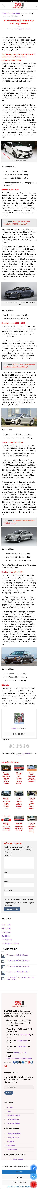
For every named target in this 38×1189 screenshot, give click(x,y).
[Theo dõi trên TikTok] (20, 1062)
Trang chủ (5, 13)
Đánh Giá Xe (15, 13)
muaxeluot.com (20, 1053)
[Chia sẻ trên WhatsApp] (10, 746)
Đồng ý (19, 1172)
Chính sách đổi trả (13, 1138)
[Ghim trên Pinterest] (24, 746)
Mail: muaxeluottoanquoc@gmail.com (19, 1)
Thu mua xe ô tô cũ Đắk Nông (18, 961)
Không (19, 1177)
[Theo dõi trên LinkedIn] (31, 1062)
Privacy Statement (25, 1186)
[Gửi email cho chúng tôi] (26, 1062)
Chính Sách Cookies (13, 1186)
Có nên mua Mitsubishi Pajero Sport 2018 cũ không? (31, 777)
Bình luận (7, 855)
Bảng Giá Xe (6, 925)
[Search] (36, 6)
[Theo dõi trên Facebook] (14, 1062)
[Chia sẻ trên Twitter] (17, 746)
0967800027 (22, 1047)
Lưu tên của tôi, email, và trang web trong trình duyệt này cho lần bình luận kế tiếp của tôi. (19, 902)
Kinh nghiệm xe (12, 1149)
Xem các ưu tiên (19, 1182)
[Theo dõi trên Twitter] (23, 1062)
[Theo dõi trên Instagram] (17, 1062)
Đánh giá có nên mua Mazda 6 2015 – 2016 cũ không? (31, 827)
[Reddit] (19, 734)
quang (28, 29)
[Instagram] (16, 734)
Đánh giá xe (11, 1145)
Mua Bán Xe (5, 936)
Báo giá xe (10, 1142)
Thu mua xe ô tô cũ (15, 1159)
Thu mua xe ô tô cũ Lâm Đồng (18, 966)
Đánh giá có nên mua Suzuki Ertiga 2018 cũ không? (6, 802)
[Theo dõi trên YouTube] (5, 1066)
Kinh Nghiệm (6, 932)
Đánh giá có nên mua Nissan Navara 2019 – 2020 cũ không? (6, 778)
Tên (6, 872)
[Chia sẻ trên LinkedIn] (27, 746)
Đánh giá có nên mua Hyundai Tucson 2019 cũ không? (32, 803)
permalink (21, 755)
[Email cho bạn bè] (20, 746)
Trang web (8, 890)
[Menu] (3, 5)
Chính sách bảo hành (14, 1134)
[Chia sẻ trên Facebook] (13, 746)
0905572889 (22, 1041)
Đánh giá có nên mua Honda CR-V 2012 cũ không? (19, 826)
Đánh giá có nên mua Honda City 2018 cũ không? (6, 826)
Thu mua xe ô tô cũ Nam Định (18, 972)
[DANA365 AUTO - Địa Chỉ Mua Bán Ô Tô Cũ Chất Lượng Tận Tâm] (19, 6)
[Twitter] (24, 734)
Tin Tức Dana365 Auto (10, 943)
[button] (35, 1162)
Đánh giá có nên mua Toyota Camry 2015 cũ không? (19, 778)
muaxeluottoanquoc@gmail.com (19, 1058)
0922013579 (25, 1035)
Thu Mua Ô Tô (6, 940)
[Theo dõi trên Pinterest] (29, 1062)
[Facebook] (13, 734)
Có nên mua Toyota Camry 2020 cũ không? (19, 802)
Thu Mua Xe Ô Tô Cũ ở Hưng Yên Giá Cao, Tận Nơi (20, 978)
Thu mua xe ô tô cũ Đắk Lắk (17, 955)
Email (6, 881)
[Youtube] (22, 734)
